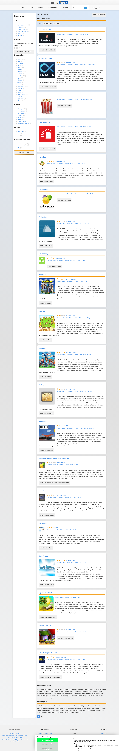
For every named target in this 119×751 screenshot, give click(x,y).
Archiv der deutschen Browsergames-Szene (15, 735)
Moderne (20, 73)
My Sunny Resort (45, 593)
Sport (19, 78)
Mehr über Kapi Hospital (47, 515)
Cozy (18, 84)
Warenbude (43, 421)
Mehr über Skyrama (45, 376)
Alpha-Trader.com (45, 58)
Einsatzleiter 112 (45, 30)
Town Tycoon (44, 556)
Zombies (20, 88)
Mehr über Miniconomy (54, 266)
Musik (19, 90)
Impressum (104, 733)
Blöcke (19, 101)
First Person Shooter (23, 123)
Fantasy (19, 59)
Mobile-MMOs (21, 29)
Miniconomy (43, 254)
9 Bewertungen (60, 528)
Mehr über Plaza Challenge (65, 638)
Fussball (19, 76)
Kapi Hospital (44, 491)
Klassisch (20, 131)
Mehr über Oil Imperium (46, 413)
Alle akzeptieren (47, 740)
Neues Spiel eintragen (99, 14)
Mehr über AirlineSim (46, 245)
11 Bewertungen (61, 657)
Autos (19, 82)
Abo (18, 148)
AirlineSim (43, 217)
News (31, 7)
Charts (40, 7)
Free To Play (21, 144)
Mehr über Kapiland (45, 303)
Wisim (19, 69)
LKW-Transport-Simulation (49, 653)
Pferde (19, 92)
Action (19, 119)
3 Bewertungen (70, 315)
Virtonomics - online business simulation (54, 458)
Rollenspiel (20, 111)
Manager (20, 115)
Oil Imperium (43, 385)
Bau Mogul (43, 523)
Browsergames (52, 7)
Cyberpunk (20, 98)
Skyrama (42, 348)
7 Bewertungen (60, 161)
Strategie (20, 109)
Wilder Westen (21, 94)
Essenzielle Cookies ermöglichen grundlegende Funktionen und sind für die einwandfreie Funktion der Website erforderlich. (94, 740)
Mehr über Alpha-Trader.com (48, 86)
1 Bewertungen (60, 258)
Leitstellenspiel (44, 122)
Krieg (19, 65)
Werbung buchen (24, 152)
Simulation (20, 113)
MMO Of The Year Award (15, 737)
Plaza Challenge (45, 625)
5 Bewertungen (70, 426)
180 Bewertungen (71, 279)
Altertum (19, 71)
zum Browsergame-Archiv (24, 51)
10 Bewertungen (61, 495)
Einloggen (95, 8)
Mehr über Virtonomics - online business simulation (54, 482)
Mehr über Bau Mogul (46, 548)
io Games (65, 7)
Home (22, 7)
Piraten (19, 80)
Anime (19, 67)
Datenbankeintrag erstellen (44, 733)
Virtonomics (43, 189)
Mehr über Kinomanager (65, 105)
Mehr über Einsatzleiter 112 (48, 50)
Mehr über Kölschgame (46, 181)
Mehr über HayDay (45, 340)
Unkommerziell (21, 146)
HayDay (42, 311)
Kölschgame (43, 157)
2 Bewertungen (70, 221)
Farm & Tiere (21, 86)
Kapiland (42, 274)
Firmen (19, 33)
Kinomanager (44, 95)
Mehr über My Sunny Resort (48, 617)
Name (74, 733)
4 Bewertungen (70, 62)
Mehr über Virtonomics (64, 200)
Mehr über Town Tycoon (47, 584)
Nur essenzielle (47, 744)
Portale (19, 35)
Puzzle (19, 117)
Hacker (19, 96)
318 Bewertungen (71, 352)
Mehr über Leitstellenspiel (47, 149)
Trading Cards (21, 121)
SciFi (18, 61)
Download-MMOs (22, 31)
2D (18, 133)
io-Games (20, 27)
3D (18, 135)
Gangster (20, 63)
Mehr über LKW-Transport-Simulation (50, 677)
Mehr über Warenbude (46, 450)
